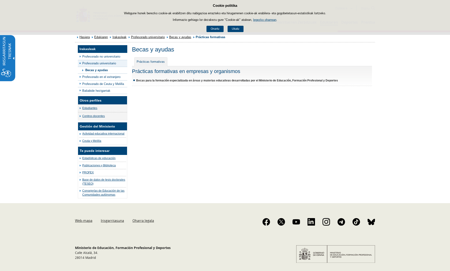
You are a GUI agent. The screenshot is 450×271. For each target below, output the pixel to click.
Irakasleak (119, 37)
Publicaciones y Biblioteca (99, 165)
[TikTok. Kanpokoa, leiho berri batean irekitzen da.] (356, 222)
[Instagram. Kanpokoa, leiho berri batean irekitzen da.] (326, 222)
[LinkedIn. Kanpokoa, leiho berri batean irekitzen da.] (311, 222)
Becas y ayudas (180, 37)
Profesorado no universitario (101, 56)
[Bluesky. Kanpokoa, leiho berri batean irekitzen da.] (371, 222)
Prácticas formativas (151, 61)
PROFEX (88, 172)
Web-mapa (83, 220)
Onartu (215, 28)
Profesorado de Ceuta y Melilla (103, 84)
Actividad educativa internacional (103, 133)
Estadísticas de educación (99, 158)
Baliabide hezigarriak (96, 90)
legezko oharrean (264, 20)
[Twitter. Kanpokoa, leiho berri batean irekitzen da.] (281, 222)
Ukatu (235, 28)
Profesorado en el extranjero (101, 77)
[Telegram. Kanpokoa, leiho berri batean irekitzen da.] (341, 222)
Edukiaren (101, 37)
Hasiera (84, 37)
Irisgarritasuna (112, 220)
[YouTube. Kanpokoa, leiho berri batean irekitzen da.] (296, 222)
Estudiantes (89, 108)
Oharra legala (143, 220)
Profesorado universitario (148, 37)
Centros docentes (93, 116)
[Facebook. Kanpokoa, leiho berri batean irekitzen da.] (266, 222)
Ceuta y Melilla (91, 141)
